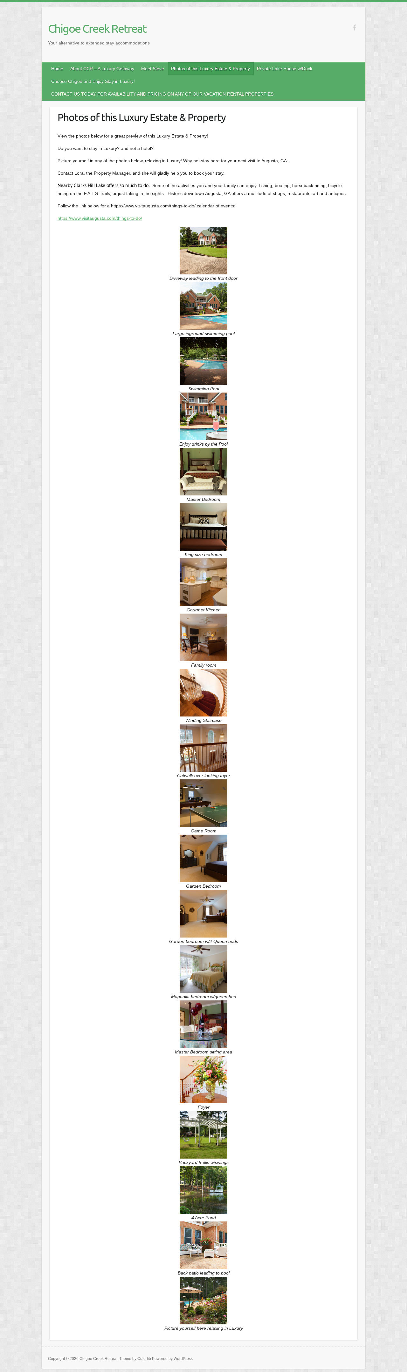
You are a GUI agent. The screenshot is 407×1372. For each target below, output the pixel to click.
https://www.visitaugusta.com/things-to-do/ (100, 218)
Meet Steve (152, 68)
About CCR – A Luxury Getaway (102, 68)
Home (57, 68)
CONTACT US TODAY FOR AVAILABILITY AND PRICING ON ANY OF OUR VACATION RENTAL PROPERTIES (162, 94)
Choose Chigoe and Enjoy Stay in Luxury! (93, 81)
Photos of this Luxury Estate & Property (210, 68)
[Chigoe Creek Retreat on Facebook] (354, 27)
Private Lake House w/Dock (284, 68)
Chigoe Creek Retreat (97, 28)
